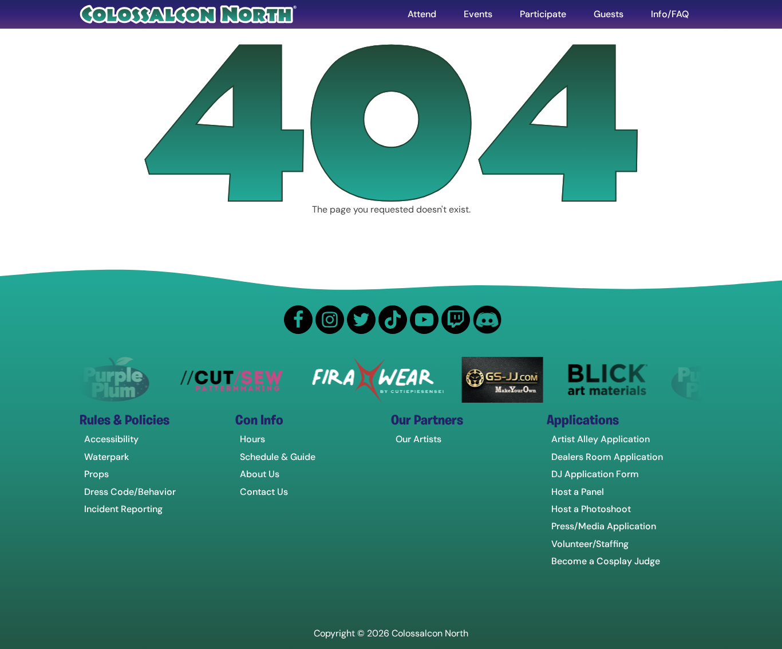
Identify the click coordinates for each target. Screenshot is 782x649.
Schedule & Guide (277, 457)
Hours (252, 439)
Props (96, 474)
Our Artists (418, 439)
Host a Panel (577, 492)
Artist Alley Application (600, 439)
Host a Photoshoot (591, 509)
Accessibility (111, 439)
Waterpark (106, 457)
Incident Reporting (123, 509)
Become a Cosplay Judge (605, 561)
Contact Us (264, 492)
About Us (259, 474)
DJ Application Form (595, 474)
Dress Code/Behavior (130, 492)
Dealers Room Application (607, 457)
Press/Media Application (603, 526)
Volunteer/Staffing (590, 544)
